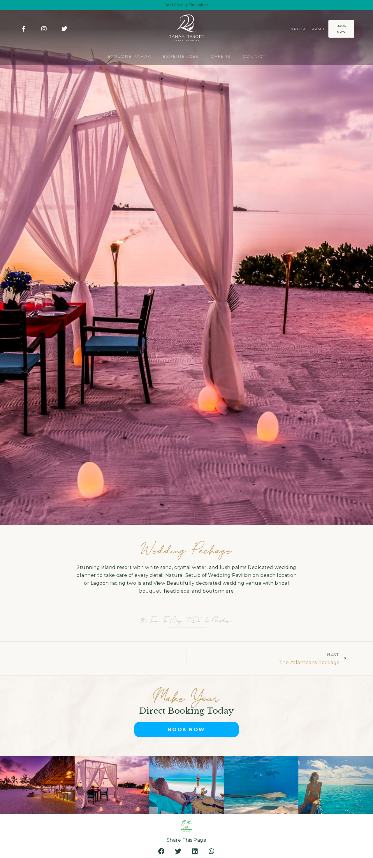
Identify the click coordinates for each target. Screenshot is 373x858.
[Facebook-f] (24, 29)
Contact (254, 56)
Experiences (181, 56)
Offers (220, 56)
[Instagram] (44, 29)
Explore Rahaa (129, 56)
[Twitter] (64, 29)
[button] (161, 851)
